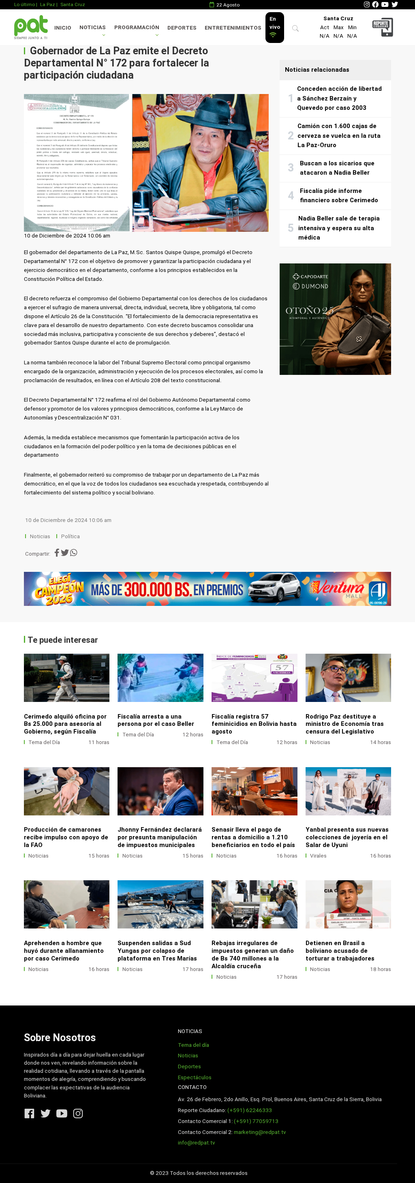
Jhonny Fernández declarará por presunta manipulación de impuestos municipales (160, 837)
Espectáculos (195, 1077)
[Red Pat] (30, 27)
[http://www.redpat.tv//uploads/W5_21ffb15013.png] (67, 904)
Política (70, 536)
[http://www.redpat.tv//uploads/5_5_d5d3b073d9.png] (254, 791)
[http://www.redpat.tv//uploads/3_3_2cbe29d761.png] (160, 904)
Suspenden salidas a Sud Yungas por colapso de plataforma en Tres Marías (157, 950)
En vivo (275, 23)
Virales (318, 856)
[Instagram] (367, 4)
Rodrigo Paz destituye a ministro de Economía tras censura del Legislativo (345, 724)
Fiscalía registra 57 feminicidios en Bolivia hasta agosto (254, 724)
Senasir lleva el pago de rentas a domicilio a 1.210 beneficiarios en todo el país (253, 837)
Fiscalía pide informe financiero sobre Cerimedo (339, 195)
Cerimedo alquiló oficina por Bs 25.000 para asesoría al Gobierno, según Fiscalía (65, 724)
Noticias (92, 27)
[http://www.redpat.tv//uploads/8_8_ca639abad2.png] (348, 678)
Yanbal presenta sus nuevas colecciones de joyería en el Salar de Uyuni (347, 837)
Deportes (182, 28)
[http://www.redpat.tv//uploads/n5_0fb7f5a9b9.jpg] (160, 678)
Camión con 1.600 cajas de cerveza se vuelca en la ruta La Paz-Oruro (339, 135)
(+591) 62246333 (249, 1110)
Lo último (24, 4)
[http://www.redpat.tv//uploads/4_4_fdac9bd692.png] (348, 791)
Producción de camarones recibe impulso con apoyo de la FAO (66, 837)
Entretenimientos (233, 28)
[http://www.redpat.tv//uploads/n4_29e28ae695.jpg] (254, 678)
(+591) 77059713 (256, 1121)
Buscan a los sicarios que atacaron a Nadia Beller (337, 168)
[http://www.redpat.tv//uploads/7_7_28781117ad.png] (67, 791)
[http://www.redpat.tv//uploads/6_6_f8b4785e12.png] (160, 791)
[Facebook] (375, 4)
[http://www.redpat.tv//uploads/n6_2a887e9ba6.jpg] (67, 678)
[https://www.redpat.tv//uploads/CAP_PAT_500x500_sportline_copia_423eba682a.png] (335, 319)
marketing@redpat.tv (260, 1132)
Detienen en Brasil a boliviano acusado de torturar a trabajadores (340, 950)
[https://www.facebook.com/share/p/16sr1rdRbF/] (207, 589)
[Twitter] (394, 4)
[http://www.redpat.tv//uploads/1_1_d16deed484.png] (348, 904)
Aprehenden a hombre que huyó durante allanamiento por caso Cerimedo (64, 950)
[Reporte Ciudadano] (383, 27)
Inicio (62, 28)
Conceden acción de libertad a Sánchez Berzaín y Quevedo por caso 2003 (339, 98)
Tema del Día (44, 742)
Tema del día (193, 1045)
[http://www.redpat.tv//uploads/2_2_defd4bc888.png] (254, 904)
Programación (136, 27)
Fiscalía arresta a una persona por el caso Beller (156, 720)
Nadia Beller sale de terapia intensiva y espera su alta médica (339, 228)
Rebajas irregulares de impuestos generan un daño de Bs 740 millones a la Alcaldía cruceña (253, 954)
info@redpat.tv (196, 1143)
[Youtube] (385, 4)
